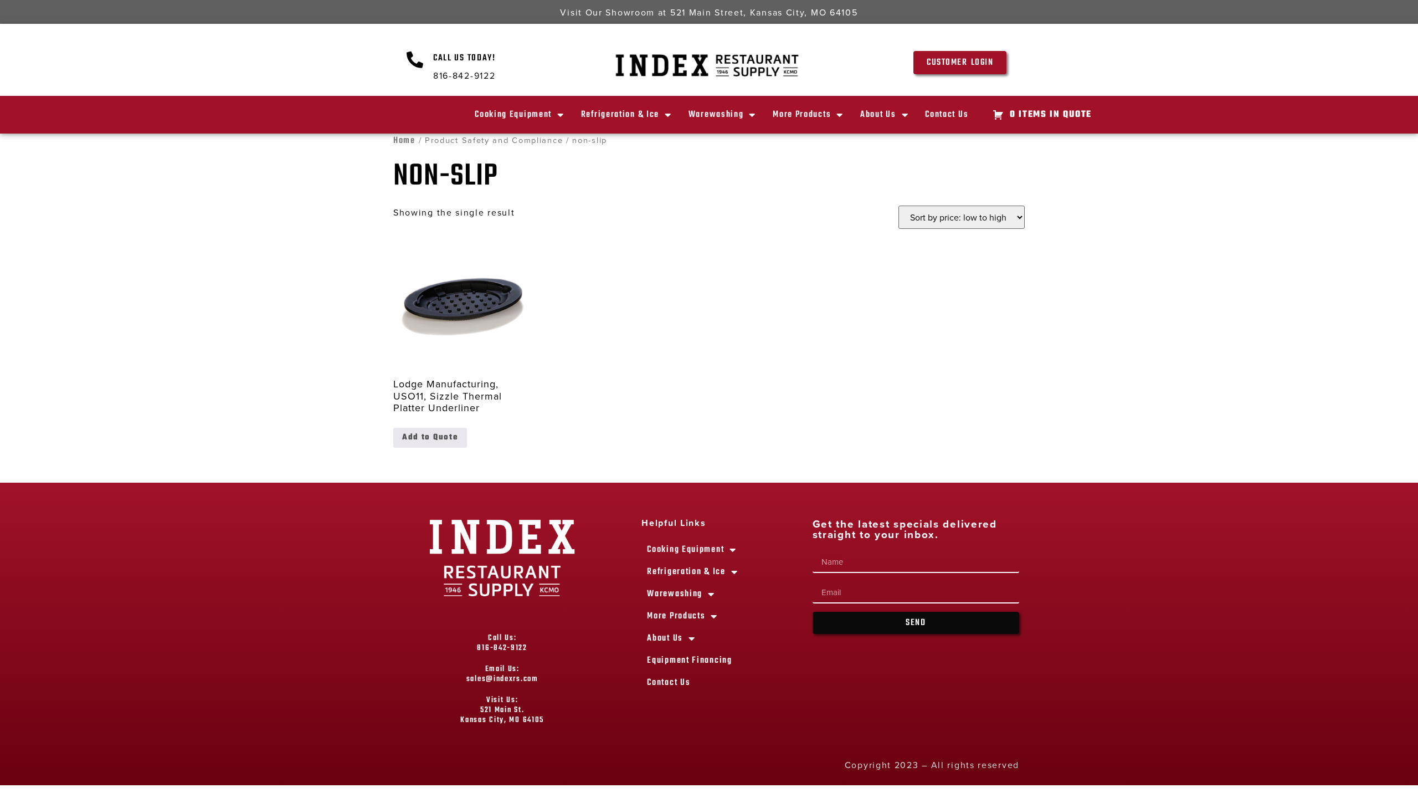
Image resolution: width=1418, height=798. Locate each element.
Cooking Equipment (513, 115)
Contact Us (946, 115)
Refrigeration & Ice (620, 115)
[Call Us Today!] (415, 60)
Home (404, 141)
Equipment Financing (689, 660)
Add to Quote (430, 437)
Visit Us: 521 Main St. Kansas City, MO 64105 (502, 710)
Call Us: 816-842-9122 (502, 643)
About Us (878, 115)
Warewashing (716, 115)
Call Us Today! (464, 58)
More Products (802, 115)
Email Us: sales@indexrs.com (502, 674)
